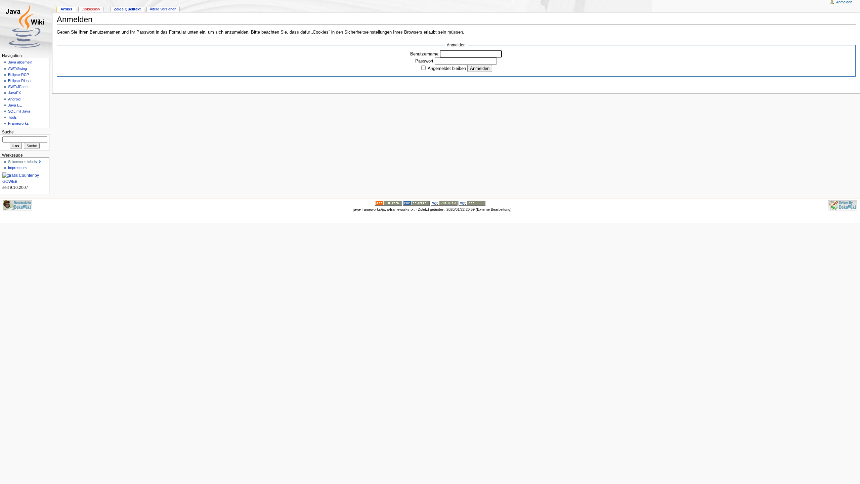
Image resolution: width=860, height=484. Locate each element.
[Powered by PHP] (416, 203)
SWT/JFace (18, 87)
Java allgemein (20, 62)
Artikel (66, 9)
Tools (12, 117)
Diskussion (91, 9)
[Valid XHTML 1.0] (444, 203)
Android (14, 99)
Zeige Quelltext (127, 9)
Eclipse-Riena (19, 81)
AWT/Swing (17, 69)
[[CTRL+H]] (26, 26)
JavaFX (14, 93)
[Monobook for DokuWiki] (17, 205)
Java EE (15, 105)
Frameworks (18, 123)
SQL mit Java (19, 111)
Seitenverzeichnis (22, 162)
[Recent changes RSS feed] (388, 203)
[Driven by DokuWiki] (842, 205)
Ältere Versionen (163, 9)
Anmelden (844, 2)
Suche (8, 132)
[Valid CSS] (472, 203)
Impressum (17, 168)
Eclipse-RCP (18, 75)
